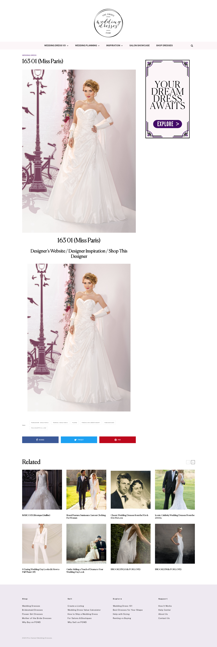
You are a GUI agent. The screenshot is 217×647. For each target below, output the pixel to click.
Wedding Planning (86, 45)
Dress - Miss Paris (60, 422)
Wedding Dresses (31, 606)
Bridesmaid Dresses (32, 610)
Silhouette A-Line (39, 428)
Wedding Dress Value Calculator (84, 610)
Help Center (164, 610)
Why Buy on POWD (31, 622)
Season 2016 (109, 422)
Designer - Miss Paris (40, 422)
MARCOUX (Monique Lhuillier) (36, 515)
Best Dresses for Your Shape (128, 610)
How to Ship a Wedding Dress (83, 614)
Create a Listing (76, 606)
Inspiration (113, 45)
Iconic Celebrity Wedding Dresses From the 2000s (174, 516)
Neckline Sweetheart (91, 422)
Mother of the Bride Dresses (37, 618)
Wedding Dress (29, 55)
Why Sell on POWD (77, 622)
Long (75, 422)
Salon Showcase (139, 45)
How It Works (165, 606)
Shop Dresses (164, 45)
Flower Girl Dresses (32, 614)
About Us (163, 614)
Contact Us (164, 618)
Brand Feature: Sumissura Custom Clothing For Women (86, 516)
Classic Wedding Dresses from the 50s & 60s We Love (129, 516)
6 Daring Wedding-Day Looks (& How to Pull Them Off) (40, 570)
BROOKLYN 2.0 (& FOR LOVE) (125, 569)
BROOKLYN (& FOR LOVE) (168, 569)
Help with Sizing (121, 614)
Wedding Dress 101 (55, 45)
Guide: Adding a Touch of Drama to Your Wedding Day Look (84, 570)
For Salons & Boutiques (80, 618)
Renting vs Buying (122, 618)
